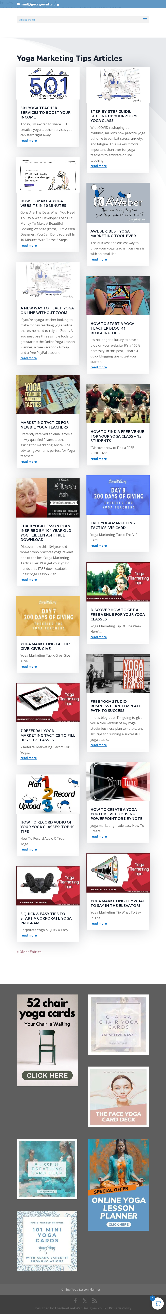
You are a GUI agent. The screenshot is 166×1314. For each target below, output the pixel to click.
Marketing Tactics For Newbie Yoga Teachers (44, 424)
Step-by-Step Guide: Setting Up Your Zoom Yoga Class (113, 116)
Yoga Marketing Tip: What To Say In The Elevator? (117, 903)
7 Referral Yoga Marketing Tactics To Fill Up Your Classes (47, 735)
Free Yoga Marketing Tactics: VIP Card (112, 525)
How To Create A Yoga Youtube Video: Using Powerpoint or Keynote (116, 814)
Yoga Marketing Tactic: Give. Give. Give (45, 646)
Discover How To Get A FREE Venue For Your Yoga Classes (117, 614)
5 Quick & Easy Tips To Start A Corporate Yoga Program (46, 918)
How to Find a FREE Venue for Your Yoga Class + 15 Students (117, 436)
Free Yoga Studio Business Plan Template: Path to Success (116, 706)
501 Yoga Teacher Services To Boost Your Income (45, 112)
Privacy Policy (120, 1308)
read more (28, 140)
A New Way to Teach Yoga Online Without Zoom (47, 310)
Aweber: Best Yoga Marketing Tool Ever (113, 233)
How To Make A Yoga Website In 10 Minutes (43, 203)
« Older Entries (29, 952)
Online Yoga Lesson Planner (80, 1289)
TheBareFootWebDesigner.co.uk (80, 1308)
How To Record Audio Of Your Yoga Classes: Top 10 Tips (47, 827)
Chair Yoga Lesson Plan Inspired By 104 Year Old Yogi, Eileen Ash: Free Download (45, 533)
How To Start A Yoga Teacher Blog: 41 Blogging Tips (112, 328)
